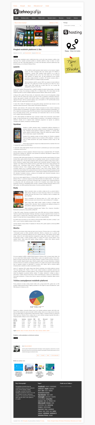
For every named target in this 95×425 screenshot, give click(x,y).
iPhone (51, 401)
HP (24, 330)
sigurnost (41, 409)
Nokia (37, 330)
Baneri (29, 5)
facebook (42, 395)
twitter (54, 411)
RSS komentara (67, 420)
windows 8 (53, 413)
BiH (43, 390)
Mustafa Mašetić (28, 53)
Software (40, 411)
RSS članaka (61, 420)
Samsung (40, 330)
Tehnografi (22, 5)
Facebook (42, 355)
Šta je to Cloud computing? (21, 22)
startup (47, 411)
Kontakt (47, 5)
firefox (48, 394)
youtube (51, 415)
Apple (46, 389)
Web (38, 355)
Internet (34, 18)
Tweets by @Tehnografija (65, 386)
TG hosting (42, 420)
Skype (46, 409)
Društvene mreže (25, 18)
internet (40, 401)
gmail (51, 394)
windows (46, 413)
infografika (49, 399)
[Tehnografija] (27, 13)
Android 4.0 (47, 386)
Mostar (48, 403)
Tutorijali (69, 18)
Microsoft (30, 330)
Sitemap (56, 420)
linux (54, 400)
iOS (45, 401)
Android (41, 386)
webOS (48, 330)
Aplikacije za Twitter (53, 22)
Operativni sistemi (52, 18)
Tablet (51, 411)
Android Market (53, 386)
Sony (44, 411)
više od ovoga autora (54, 355)
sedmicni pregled (47, 407)
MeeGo (26, 330)
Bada (22, 330)
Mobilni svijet (41, 18)
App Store (51, 388)
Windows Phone (43, 415)
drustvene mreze (43, 392)
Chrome (50, 390)
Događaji (16, 18)
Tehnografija (25, 420)
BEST (39, 390)
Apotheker (18, 330)
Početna (15, 5)
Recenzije (61, 18)
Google (41, 397)
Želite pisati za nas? (38, 5)
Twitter (48, 355)
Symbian (44, 330)
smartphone (51, 409)
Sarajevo (40, 407)
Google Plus (53, 396)
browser (46, 390)
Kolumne (76, 18)
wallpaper (40, 413)
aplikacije (41, 388)
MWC (34, 330)
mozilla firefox (41, 405)
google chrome (47, 396)
